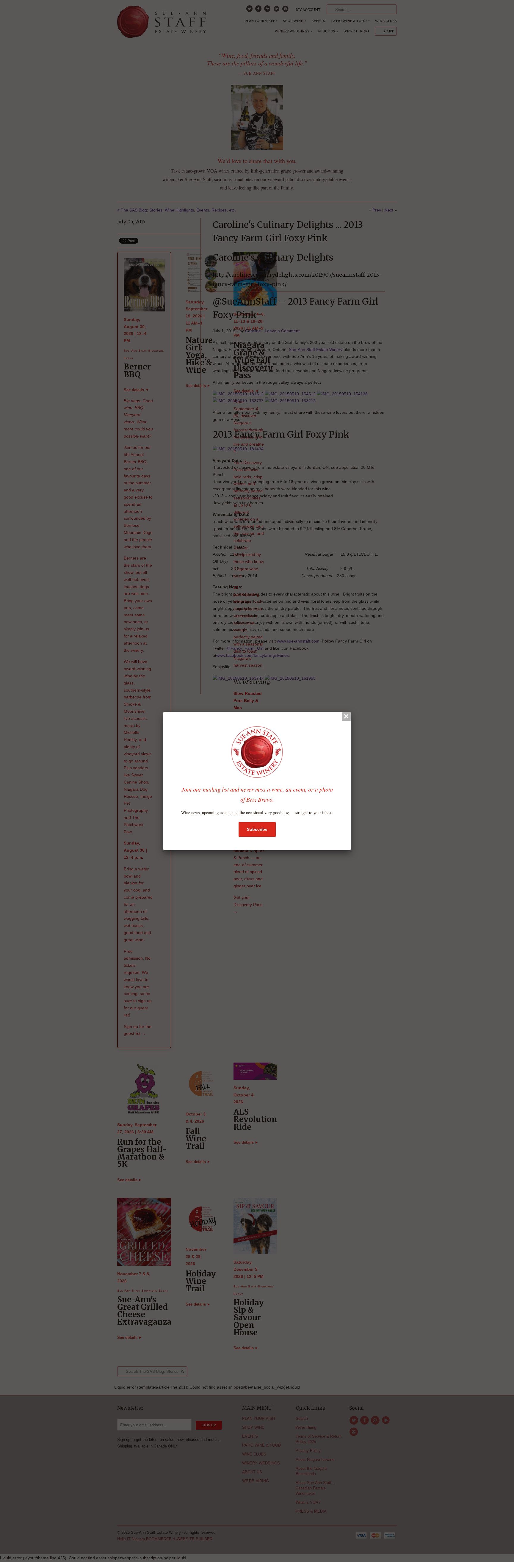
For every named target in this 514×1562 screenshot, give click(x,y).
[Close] (346, 716)
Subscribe (257, 829)
